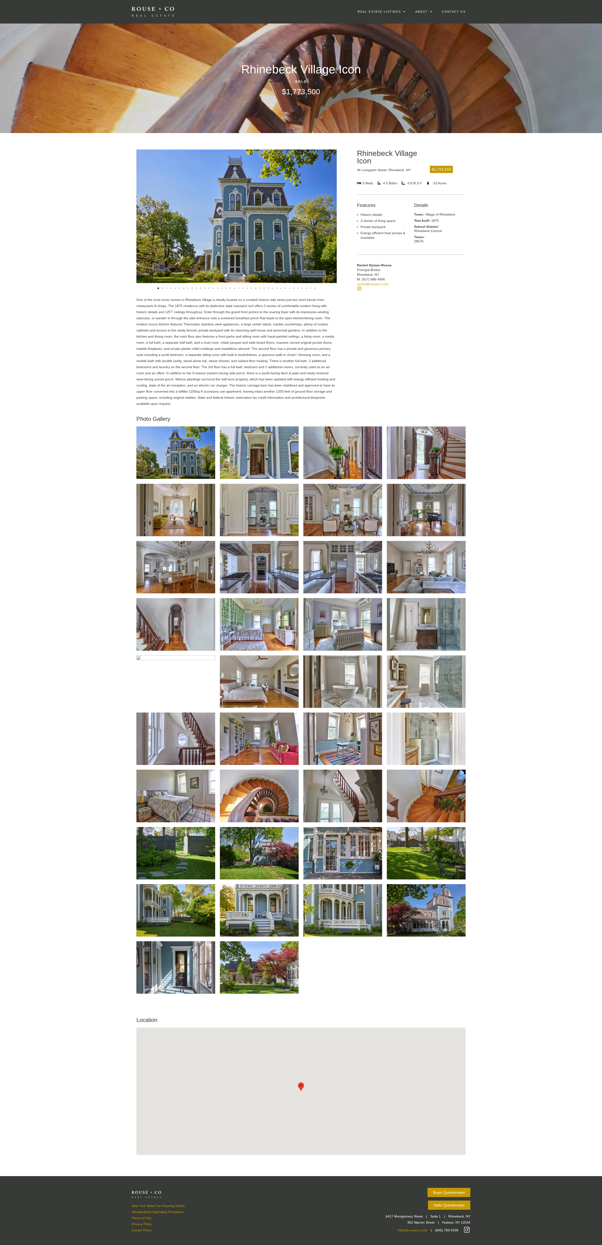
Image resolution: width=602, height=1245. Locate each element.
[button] (142, 217)
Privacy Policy (142, 1224)
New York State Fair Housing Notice (158, 1206)
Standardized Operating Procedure (158, 1212)
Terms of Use (141, 1218)
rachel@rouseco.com (373, 284)
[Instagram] (359, 288)
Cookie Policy (142, 1230)
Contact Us (454, 11)
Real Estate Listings (379, 11)
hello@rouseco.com (413, 1230)
